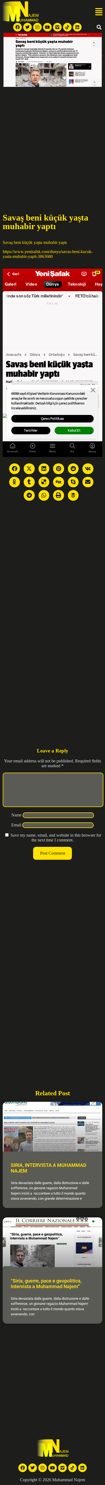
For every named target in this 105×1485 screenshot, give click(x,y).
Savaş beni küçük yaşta (22, 242)
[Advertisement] (52, 142)
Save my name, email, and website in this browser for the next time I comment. (55, 837)
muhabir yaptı (55, 242)
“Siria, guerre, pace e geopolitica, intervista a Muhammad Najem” (46, 1283)
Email (16, 825)
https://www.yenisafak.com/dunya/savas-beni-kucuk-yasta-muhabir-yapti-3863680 (48, 254)
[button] (98, 12)
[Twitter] (27, 27)
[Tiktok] (67, 27)
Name (16, 815)
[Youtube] (47, 27)
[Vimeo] (57, 27)
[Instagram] (37, 27)
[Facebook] (17, 27)
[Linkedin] (77, 27)
